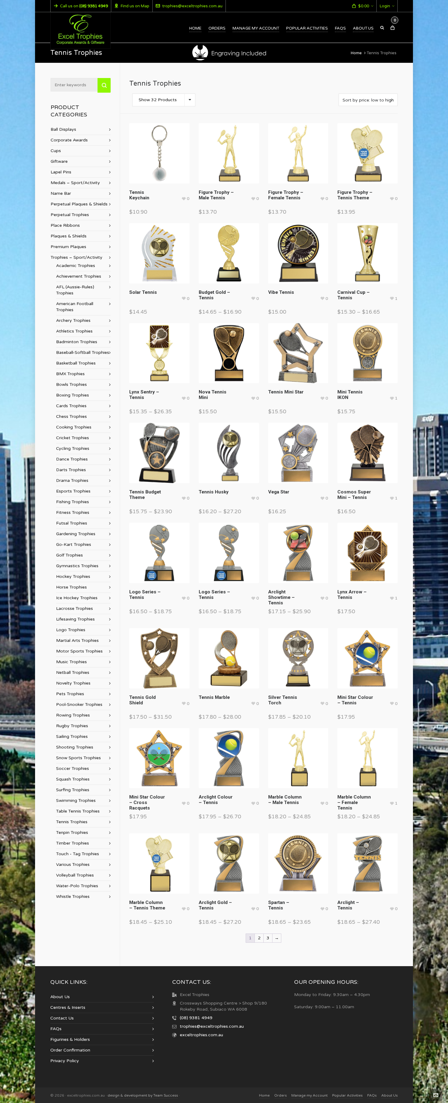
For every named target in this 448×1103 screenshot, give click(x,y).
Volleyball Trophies (75, 875)
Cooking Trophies (73, 427)
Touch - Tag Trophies (77, 853)
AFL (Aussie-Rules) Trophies (75, 290)
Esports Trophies (73, 491)
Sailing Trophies (72, 736)
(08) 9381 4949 (196, 1017)
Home (356, 53)
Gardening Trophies (75, 533)
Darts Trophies (71, 469)
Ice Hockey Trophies (77, 597)
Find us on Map (135, 6)
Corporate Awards (69, 140)
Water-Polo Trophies (77, 885)
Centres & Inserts (67, 1007)
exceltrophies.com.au (201, 1034)
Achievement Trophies (78, 276)
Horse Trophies (71, 587)
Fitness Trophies (72, 512)
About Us (60, 996)
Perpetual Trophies (70, 214)
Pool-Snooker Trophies (79, 704)
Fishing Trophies (72, 501)
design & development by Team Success (143, 1095)
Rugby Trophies (72, 725)
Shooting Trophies (74, 747)
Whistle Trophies (73, 896)
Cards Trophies (71, 405)
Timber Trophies (72, 843)
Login (385, 6)
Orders (280, 1095)
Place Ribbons (65, 225)
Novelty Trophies (73, 683)
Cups (56, 150)
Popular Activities (347, 1095)
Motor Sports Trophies (79, 651)
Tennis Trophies (71, 821)
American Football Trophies (74, 306)
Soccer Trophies (72, 768)
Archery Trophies (73, 320)
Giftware (59, 161)
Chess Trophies (71, 416)
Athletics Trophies (74, 331)
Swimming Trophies (76, 800)
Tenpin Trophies (72, 832)
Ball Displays (63, 129)
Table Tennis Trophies (78, 811)
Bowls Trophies (71, 384)
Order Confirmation (70, 1050)
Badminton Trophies (76, 341)
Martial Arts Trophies (77, 640)
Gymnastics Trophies (77, 565)
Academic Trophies (75, 265)
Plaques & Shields (69, 236)
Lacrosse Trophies (74, 608)
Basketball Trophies (76, 363)
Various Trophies (73, 864)
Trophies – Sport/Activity (76, 257)
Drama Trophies (72, 480)
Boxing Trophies (72, 395)
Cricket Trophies (72, 437)
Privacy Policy (64, 1060)
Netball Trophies (72, 672)
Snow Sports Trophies (78, 757)
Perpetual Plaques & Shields (79, 204)
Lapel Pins (61, 172)
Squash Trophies (73, 779)
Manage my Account (309, 1095)
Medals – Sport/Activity (75, 182)
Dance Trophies (72, 459)
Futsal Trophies (71, 523)
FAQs (56, 1028)
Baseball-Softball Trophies (82, 352)
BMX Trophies (70, 373)
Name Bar (61, 193)
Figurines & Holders (70, 1039)
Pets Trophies (70, 693)
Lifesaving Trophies (75, 619)
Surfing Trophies (72, 789)
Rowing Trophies (73, 715)
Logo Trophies (70, 629)
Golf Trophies (69, 555)
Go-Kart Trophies (73, 544)
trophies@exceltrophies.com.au (192, 6)
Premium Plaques (68, 246)
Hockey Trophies (73, 576)
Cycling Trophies (72, 448)
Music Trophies (71, 661)
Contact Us (62, 1018)
